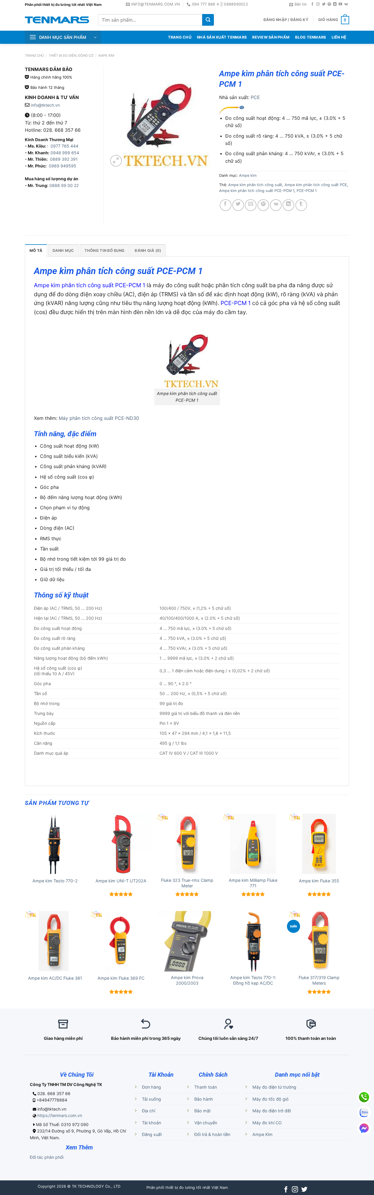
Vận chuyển (205, 1122)
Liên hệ (339, 37)
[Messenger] (364, 1128)
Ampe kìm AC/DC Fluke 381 (55, 978)
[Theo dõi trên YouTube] (340, 4)
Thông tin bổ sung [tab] (104, 250)
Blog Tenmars (310, 37)
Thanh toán (205, 1087)
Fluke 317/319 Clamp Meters (319, 980)
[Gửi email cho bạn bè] (251, 205)
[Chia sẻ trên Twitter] (238, 205)
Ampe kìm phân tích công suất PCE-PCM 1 (256, 190)
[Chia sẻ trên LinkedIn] (288, 205)
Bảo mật (202, 1110)
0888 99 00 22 (64, 185)
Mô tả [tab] (36, 250)
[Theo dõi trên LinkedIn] (335, 4)
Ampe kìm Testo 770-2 (55, 880)
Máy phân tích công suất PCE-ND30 (99, 418)
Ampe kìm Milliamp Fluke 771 (253, 883)
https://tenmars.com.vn (59, 1115)
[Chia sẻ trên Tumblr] (301, 205)
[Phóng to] (116, 161)
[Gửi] (208, 20)
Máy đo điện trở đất (271, 1110)
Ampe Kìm (262, 1134)
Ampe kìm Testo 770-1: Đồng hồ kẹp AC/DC (253, 980)
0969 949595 (62, 165)
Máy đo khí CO (267, 1122)
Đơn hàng (151, 1087)
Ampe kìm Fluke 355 (319, 880)
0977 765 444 (63, 145)
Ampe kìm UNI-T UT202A (121, 880)
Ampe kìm (106, 55)
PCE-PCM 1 (307, 190)
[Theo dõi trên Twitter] (323, 4)
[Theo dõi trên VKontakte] (346, 4)
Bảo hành (203, 1099)
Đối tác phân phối (46, 1157)
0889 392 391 (64, 159)
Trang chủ (34, 55)
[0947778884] (364, 1097)
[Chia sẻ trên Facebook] (225, 205)
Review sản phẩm (271, 37)
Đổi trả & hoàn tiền (212, 1134)
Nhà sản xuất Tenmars (222, 37)
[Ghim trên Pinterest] (263, 205)
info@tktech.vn (45, 105)
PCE (255, 97)
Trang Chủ (179, 37)
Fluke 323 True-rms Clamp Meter (187, 883)
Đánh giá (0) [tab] (148, 250)
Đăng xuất (152, 1134)
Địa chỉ (148, 1110)
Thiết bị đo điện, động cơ (71, 55)
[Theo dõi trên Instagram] (318, 4)
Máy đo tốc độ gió (270, 1099)
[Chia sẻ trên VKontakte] (276, 205)
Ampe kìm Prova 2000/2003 (187, 980)
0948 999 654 (65, 152)
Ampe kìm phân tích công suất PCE (316, 185)
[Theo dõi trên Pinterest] (329, 4)
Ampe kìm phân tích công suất (255, 185)
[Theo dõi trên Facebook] (312, 4)
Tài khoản (151, 1122)
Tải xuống (151, 1099)
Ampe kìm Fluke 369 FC (121, 978)
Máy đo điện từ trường (274, 1087)
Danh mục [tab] (63, 250)
